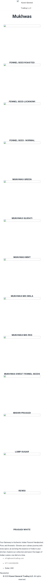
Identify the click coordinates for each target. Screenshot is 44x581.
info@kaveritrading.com (14, 558)
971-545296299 (11, 563)
